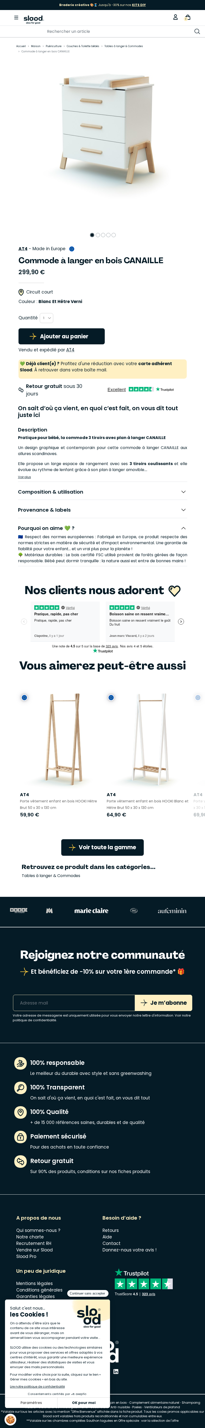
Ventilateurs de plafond (162, 1407)
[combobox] (46, 318)
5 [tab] (114, 235)
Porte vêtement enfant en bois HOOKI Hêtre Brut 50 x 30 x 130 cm (58, 804)
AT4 (23, 249)
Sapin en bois (116, 1402)
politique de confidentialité (34, 1020)
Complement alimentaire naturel (154, 1402)
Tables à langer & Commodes (51, 876)
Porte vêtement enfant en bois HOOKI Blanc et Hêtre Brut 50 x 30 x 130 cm (147, 804)
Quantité (28, 318)
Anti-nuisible (120, 1407)
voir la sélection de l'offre (159, 1420)
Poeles (137, 1407)
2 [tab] (98, 235)
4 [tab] (108, 235)
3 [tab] (103, 235)
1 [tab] (92, 235)
